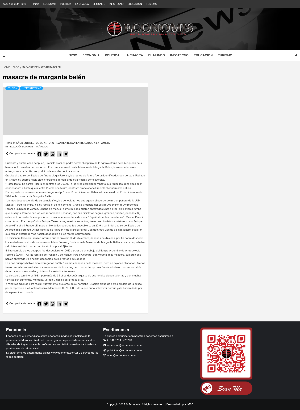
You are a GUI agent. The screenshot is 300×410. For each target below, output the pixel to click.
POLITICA (65, 3)
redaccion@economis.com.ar (124, 345)
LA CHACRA (82, 3)
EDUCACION (135, 3)
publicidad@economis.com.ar (124, 350)
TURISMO (151, 3)
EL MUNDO (99, 3)
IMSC (189, 404)
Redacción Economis (21, 147)
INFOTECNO (117, 3)
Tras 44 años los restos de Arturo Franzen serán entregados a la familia (57, 143)
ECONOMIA (49, 3)
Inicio (36, 3)
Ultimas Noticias (31, 88)
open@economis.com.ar (121, 355)
